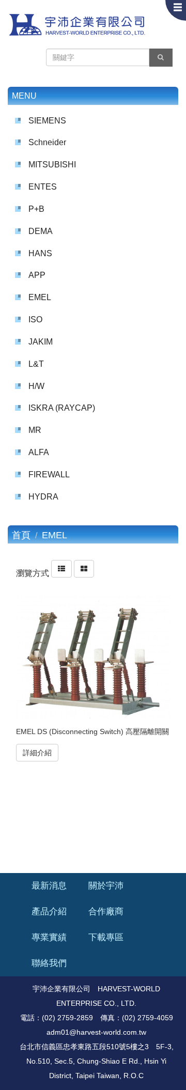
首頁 (21, 535)
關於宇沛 (105, 886)
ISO (35, 319)
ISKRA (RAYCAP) (61, 407)
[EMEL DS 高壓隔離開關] (93, 658)
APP (36, 275)
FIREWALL (49, 474)
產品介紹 (49, 911)
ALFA (38, 452)
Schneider (47, 142)
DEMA (40, 231)
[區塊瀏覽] (84, 573)
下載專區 (105, 937)
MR (34, 430)
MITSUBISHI (52, 164)
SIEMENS (47, 120)
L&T (36, 364)
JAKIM (40, 341)
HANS (40, 253)
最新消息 (49, 886)
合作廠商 (105, 911)
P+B (36, 209)
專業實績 (49, 937)
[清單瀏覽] (61, 573)
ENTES (42, 186)
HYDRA (43, 496)
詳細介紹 (37, 753)
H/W (36, 386)
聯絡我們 (49, 963)
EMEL (39, 297)
